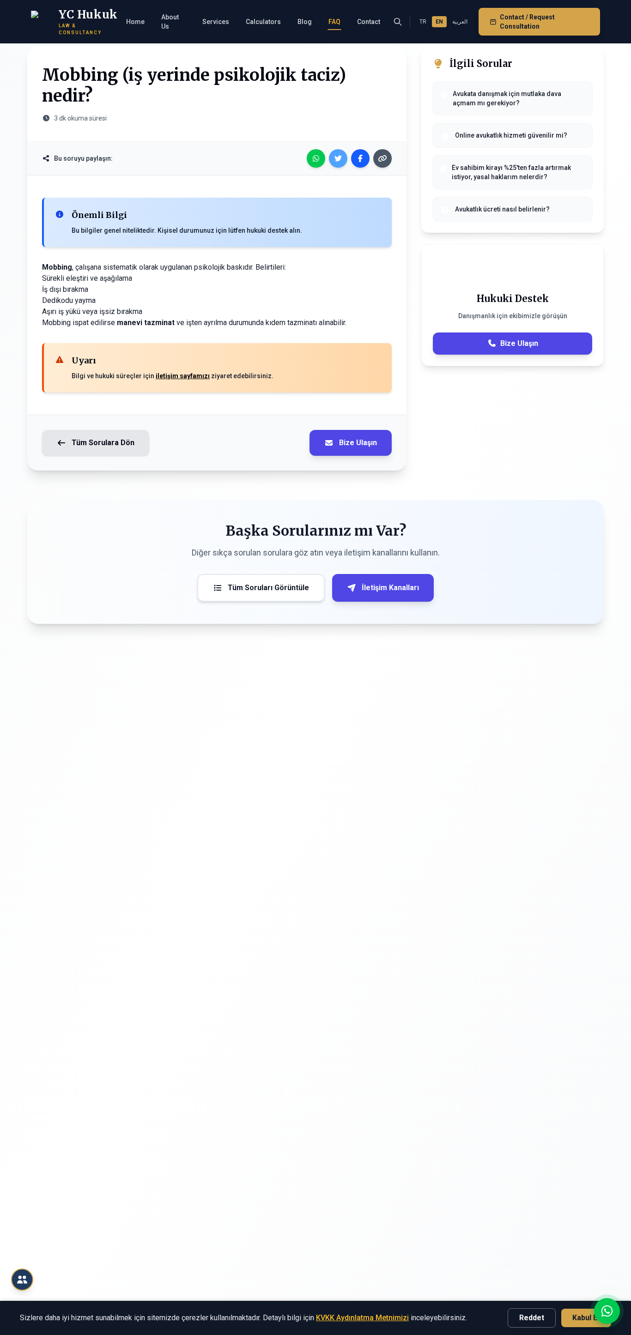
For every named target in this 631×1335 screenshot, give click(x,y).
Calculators (263, 21)
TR (422, 21)
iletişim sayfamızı (183, 376)
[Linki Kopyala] (382, 158)
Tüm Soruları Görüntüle (268, 587)
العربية (459, 21)
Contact (368, 21)
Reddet (531, 1317)
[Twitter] (338, 158)
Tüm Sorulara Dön (103, 442)
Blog (304, 21)
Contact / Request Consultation (527, 21)
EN (439, 21)
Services (215, 21)
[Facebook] (360, 158)
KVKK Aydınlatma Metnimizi (362, 1317)
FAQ (334, 21)
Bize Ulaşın (358, 442)
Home (135, 21)
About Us (170, 21)
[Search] (397, 21)
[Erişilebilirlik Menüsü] (22, 1280)
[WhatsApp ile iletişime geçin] (607, 1311)
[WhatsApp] (316, 158)
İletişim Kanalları (390, 587)
